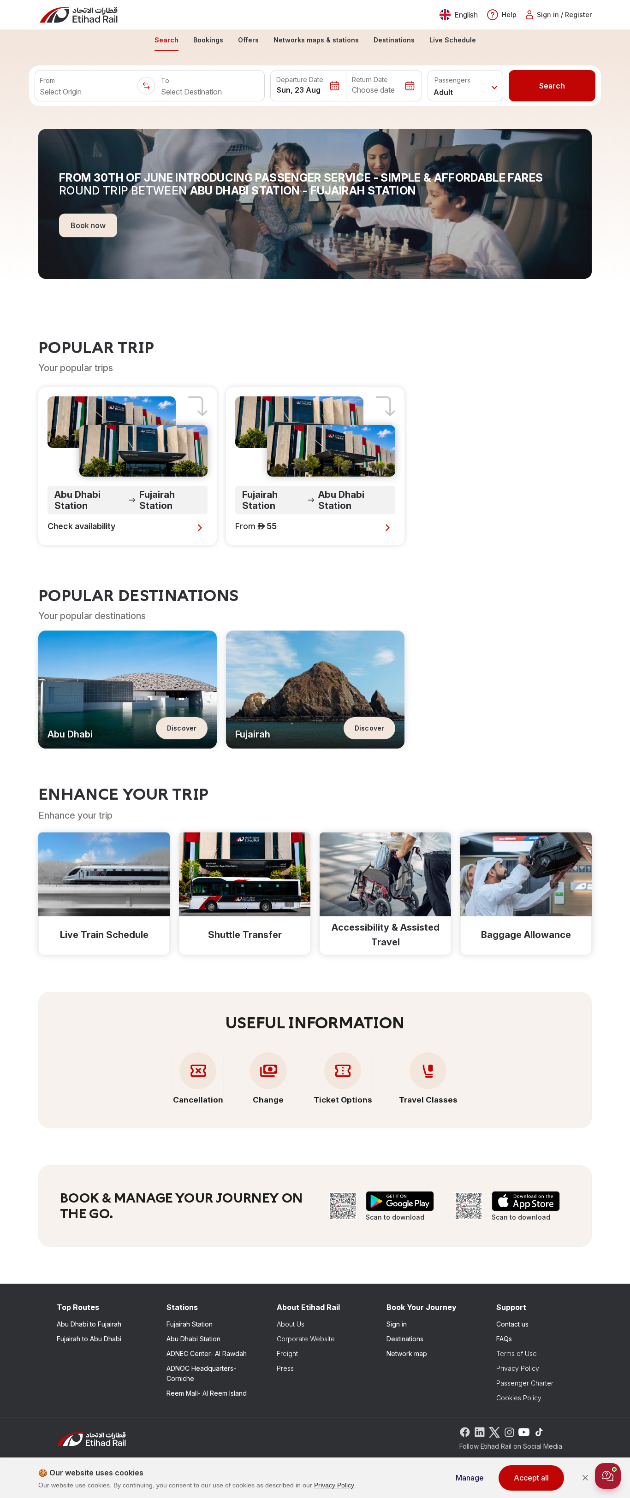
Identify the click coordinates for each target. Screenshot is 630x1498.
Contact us (512, 1324)
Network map (406, 1353)
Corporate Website (306, 1339)
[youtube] (523, 1431)
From (47, 80)
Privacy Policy (517, 1368)
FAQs (504, 1339)
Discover (181, 728)
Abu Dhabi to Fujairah (89, 1324)
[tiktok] (538, 1431)
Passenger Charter (524, 1383)
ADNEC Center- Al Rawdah (206, 1353)
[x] (494, 1431)
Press (285, 1368)
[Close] (585, 1477)
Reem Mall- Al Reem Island (206, 1393)
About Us (290, 1324)
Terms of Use (516, 1353)
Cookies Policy (518, 1398)
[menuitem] (166, 40)
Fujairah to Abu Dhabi (89, 1339)
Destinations (404, 1339)
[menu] (315, 40)
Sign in (396, 1324)
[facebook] (464, 1431)
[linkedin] (479, 1431)
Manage (470, 1477)
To (165, 80)
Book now (88, 225)
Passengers (452, 80)
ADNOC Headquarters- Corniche (201, 1373)
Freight (287, 1353)
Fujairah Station (189, 1324)
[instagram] (509, 1431)
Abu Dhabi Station (193, 1339)
